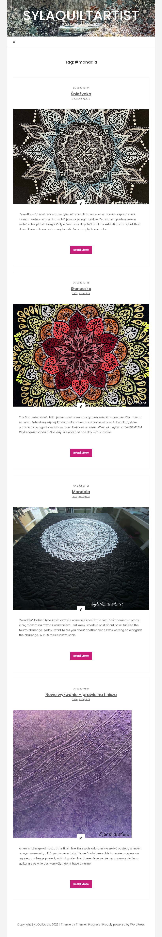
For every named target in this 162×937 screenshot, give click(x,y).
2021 (75, 496)
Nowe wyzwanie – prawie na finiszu (81, 694)
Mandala (81, 492)
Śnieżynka (81, 94)
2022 (75, 98)
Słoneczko (81, 288)
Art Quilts (84, 98)
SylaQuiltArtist (81, 16)
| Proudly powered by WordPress (123, 924)
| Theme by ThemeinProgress (79, 924)
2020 (75, 699)
